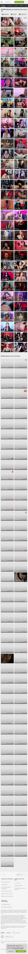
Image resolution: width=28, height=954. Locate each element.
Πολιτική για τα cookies (6, 891)
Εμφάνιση (6, 14)
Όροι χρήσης (4, 884)
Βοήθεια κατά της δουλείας (7, 896)
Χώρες (14, 14)
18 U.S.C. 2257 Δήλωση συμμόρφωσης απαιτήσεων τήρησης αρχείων (14, 942)
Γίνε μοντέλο (17, 883)
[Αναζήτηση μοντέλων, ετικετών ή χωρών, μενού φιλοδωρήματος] (26, 5)
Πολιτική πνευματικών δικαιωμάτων (6, 888)
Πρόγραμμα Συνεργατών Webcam (20, 889)
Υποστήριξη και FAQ (5, 904)
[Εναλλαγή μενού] (1, 2)
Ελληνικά (21, 874)
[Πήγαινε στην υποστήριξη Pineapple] (2, 936)
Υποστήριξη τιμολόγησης (6, 907)
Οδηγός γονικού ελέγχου (7, 893)
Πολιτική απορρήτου (5, 882)
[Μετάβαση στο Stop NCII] (9, 937)
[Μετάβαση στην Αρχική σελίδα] (8, 2)
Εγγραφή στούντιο (18, 885)
